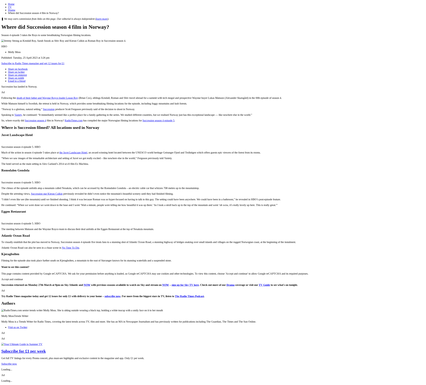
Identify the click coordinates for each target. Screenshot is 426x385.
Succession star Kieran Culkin (47, 193)
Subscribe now (9, 363)
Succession (49, 109)
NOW (87, 285)
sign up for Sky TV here (185, 285)
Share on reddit (16, 78)
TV (10, 7)
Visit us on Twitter (17, 327)
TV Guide (264, 285)
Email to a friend (16, 81)
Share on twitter (16, 72)
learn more (101, 18)
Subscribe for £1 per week (23, 351)
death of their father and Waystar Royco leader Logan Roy (47, 97)
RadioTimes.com (74, 120)
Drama (11, 10)
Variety (18, 114)
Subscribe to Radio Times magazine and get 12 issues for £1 (32, 63)
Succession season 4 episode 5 (158, 120)
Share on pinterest (17, 75)
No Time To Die (70, 247)
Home (11, 4)
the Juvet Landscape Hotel (73, 152)
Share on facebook (18, 69)
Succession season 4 (35, 120)
